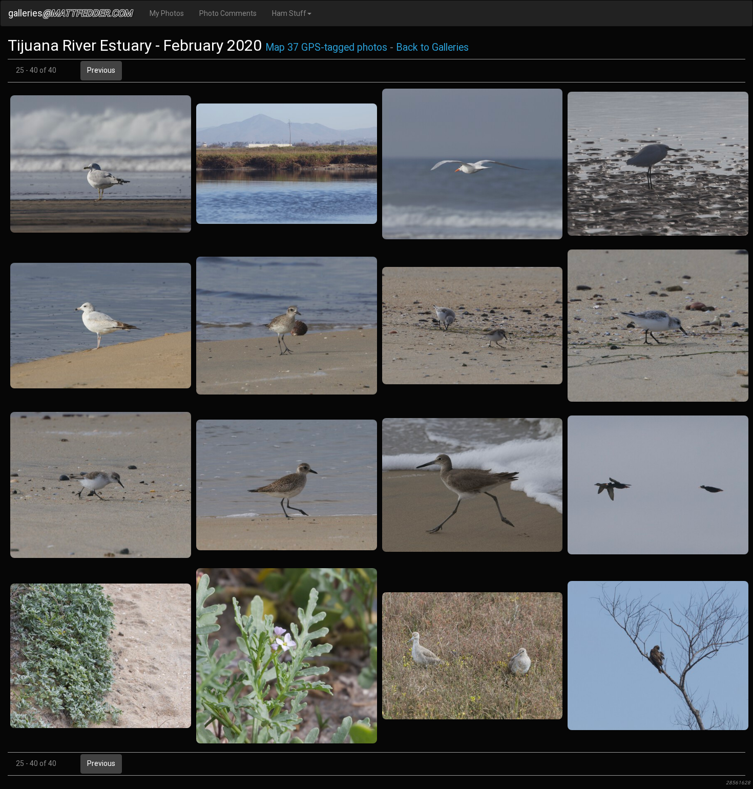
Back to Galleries (432, 47)
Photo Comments (228, 13)
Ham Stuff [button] (289, 13)
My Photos (167, 13)
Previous (101, 70)
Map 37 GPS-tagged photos (326, 47)
